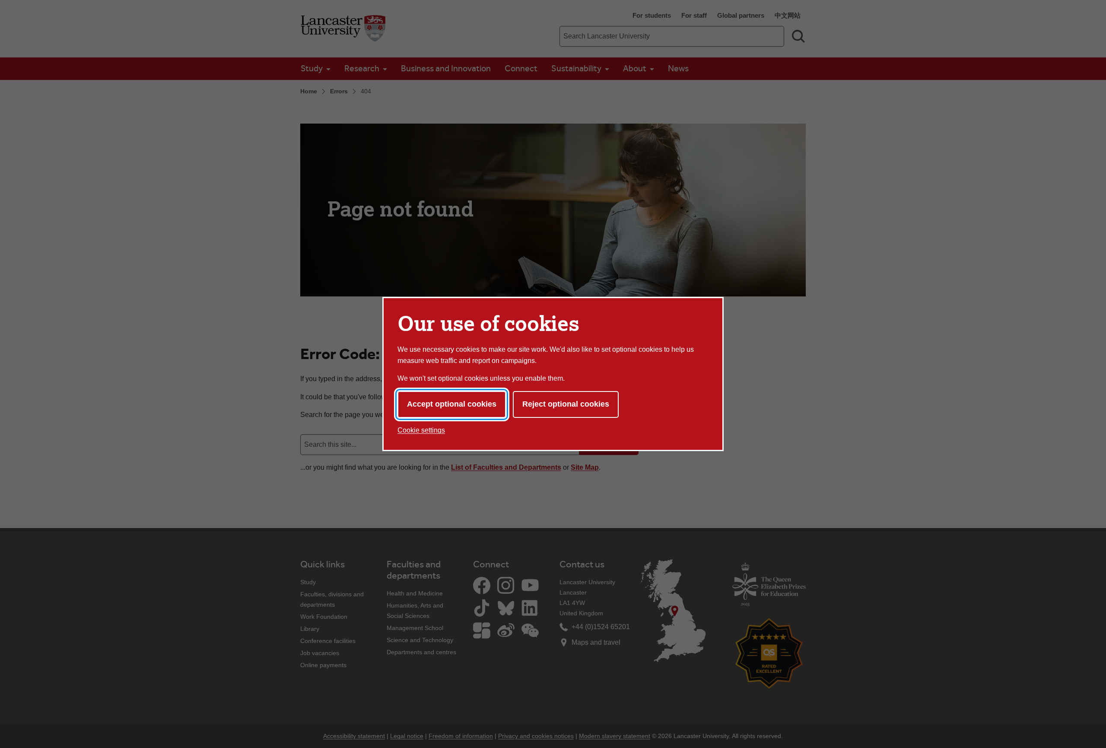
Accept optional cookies (451, 404)
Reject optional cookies (565, 404)
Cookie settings (421, 430)
